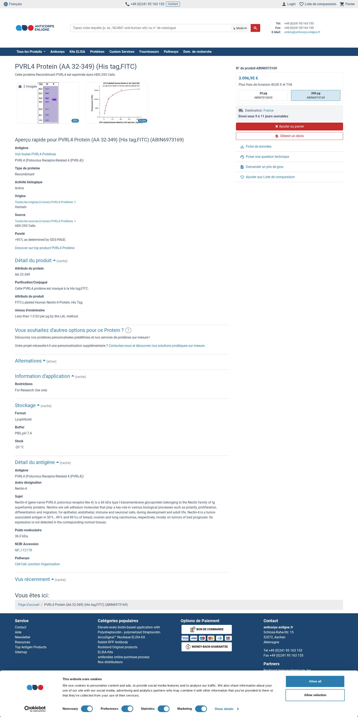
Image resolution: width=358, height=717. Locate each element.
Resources (22, 642)
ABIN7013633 (263, 95)
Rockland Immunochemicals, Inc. (288, 670)
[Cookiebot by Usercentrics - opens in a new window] (35, 709)
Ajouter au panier (291, 126)
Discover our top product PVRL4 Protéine (44, 248)
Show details (224, 709)
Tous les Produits (30, 52)
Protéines (97, 52)
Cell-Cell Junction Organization (37, 564)
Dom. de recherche (197, 52)
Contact (173, 4)
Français (15, 4)
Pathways (171, 52)
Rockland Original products (117, 647)
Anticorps (57, 52)
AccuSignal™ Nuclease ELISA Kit (121, 637)
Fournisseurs (149, 52)
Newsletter (22, 637)
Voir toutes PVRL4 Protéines (35, 154)
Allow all (315, 681)
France (268, 110)
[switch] (127, 708)
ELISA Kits (105, 652)
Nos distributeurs (110, 662)
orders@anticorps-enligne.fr (302, 32)
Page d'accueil (28, 605)
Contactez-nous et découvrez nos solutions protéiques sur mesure (156, 346)
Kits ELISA (77, 52)
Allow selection (315, 695)
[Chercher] (255, 28)
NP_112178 (23, 550)
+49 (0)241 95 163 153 (147, 4)
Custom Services (121, 52)
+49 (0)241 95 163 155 (286, 655)
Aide (18, 632)
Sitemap (21, 652)
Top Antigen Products (30, 647)
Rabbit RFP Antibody (113, 642)
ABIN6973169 (316, 95)
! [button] (128, 330)
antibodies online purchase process (123, 657)
